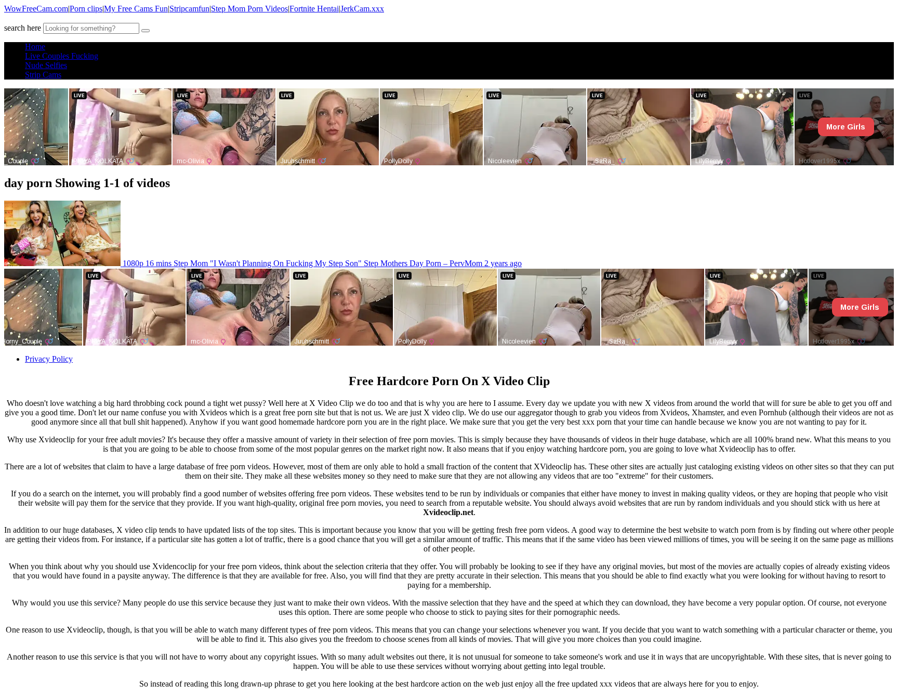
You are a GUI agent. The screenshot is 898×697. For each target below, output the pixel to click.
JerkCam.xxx (362, 8)
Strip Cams (43, 74)
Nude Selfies (46, 65)
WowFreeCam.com (36, 8)
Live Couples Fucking (61, 55)
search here (22, 27)
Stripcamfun (189, 8)
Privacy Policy (49, 358)
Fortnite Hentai (314, 8)
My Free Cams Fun (136, 8)
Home (35, 46)
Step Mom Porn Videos (249, 8)
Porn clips (86, 8)
